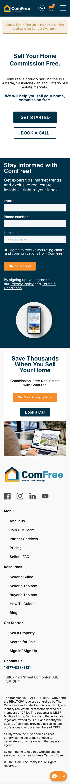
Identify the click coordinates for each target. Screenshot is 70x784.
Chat (61, 776)
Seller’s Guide (21, 577)
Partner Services (24, 539)
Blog (13, 613)
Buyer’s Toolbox (23, 595)
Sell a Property (22, 633)
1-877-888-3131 (17, 667)
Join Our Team (22, 530)
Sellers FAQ (19, 557)
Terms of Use (53, 755)
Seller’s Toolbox (23, 586)
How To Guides (22, 604)
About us (17, 521)
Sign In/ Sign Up (23, 651)
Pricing (16, 548)
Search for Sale (23, 642)
